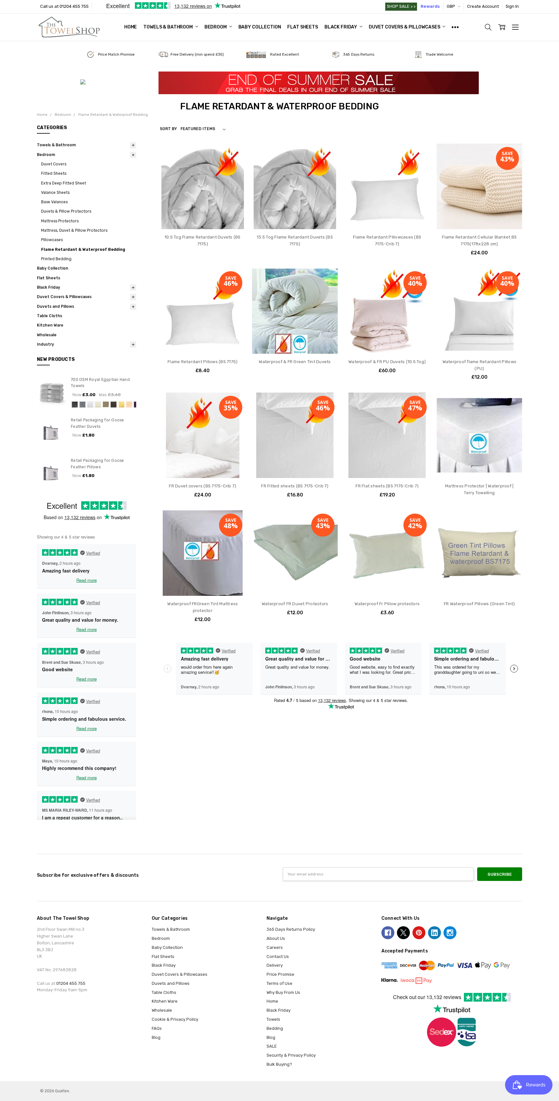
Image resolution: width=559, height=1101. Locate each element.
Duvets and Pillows (55, 306)
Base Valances (54, 202)
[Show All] (455, 27)
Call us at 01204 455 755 (64, 6)
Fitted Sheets (53, 173)
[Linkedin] (434, 932)
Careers (275, 947)
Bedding (275, 1028)
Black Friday (341, 27)
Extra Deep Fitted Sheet (63, 183)
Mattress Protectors (60, 221)
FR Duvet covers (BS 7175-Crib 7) (202, 486)
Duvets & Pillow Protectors (66, 211)
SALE (272, 1046)
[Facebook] (387, 932)
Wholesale (47, 335)
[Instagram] (450, 932)
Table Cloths (49, 316)
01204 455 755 (70, 983)
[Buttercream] (129, 404)
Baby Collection (259, 27)
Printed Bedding (56, 259)
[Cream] (98, 404)
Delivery (275, 965)
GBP (451, 6)
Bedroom (216, 27)
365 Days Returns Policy (291, 929)
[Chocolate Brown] (113, 404)
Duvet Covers (53, 164)
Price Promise (280, 974)
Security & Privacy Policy (291, 1055)
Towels (273, 1019)
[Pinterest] (418, 932)
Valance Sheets (55, 192)
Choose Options (202, 216)
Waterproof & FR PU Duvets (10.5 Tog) (387, 361)
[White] (90, 404)
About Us (276, 938)
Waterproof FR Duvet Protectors (295, 603)
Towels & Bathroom (168, 27)
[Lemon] (121, 404)
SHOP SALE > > (401, 6)
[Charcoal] (74, 404)
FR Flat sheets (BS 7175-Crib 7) (387, 486)
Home (130, 27)
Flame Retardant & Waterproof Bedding (83, 249)
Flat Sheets (302, 27)
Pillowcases (52, 240)
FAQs (157, 1028)
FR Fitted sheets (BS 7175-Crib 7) (294, 486)
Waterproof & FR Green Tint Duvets (295, 361)
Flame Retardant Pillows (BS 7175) (202, 361)
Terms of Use (279, 983)
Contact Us (278, 956)
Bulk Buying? (279, 1064)
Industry (45, 344)
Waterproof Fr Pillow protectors (387, 603)
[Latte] (105, 404)
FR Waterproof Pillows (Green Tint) (479, 603)
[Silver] (82, 404)
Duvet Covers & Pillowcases (405, 27)
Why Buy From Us (283, 992)
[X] (403, 932)
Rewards (430, 6)
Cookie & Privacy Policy (175, 1019)
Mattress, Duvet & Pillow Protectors (74, 230)
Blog (156, 1037)
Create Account (483, 6)
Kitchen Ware (50, 325)
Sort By (168, 129)
